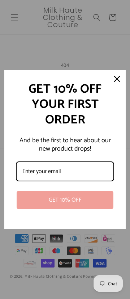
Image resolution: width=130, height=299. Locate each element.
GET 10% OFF (65, 200)
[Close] (117, 79)
